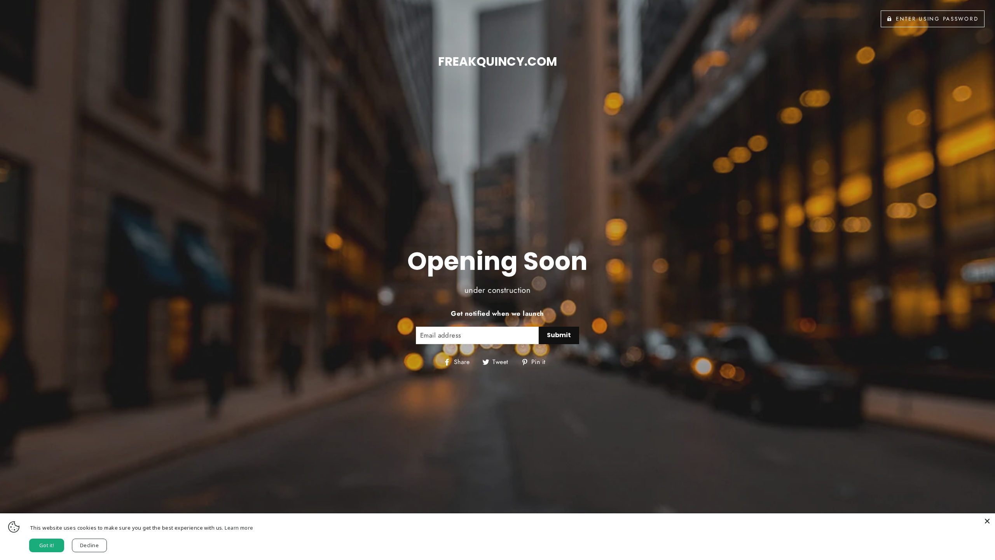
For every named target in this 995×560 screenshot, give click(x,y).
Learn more (239, 527)
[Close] (987, 521)
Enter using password (937, 19)
